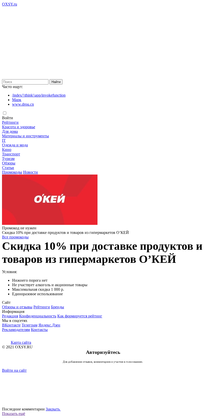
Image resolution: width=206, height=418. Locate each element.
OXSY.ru (9, 4)
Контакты (39, 329)
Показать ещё (13, 413)
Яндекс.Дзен (49, 325)
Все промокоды (15, 237)
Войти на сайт (14, 370)
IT (4, 140)
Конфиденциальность (37, 316)
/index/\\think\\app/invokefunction (39, 95)
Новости (30, 172)
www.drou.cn (23, 104)
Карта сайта (21, 342)
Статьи (8, 167)
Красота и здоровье (18, 127)
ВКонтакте (11, 325)
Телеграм (29, 325)
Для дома (10, 131)
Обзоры (8, 163)
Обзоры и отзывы (17, 307)
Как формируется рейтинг (79, 316)
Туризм (8, 158)
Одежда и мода (15, 145)
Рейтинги (10, 122)
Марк (16, 100)
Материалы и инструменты (25, 136)
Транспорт (11, 154)
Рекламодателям (16, 329)
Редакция (10, 316)
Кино (6, 149)
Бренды (57, 307)
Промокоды (12, 172)
